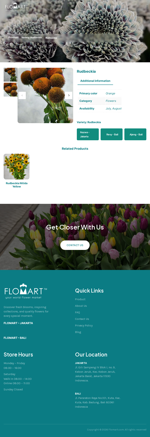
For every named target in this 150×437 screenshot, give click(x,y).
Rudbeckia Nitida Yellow (16, 185)
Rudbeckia (36, 37)
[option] (11, 90)
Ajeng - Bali (136, 134)
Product (13, 37)
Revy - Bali (112, 134)
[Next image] (68, 95)
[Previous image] (22, 95)
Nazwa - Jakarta (84, 134)
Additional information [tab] (95, 81)
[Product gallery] (45, 95)
